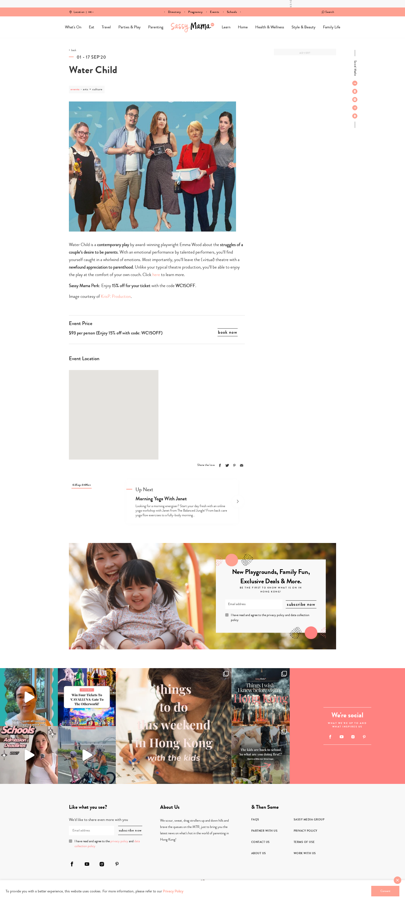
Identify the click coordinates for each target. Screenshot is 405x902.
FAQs (255, 819)
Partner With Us (264, 830)
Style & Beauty (303, 27)
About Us (258, 853)
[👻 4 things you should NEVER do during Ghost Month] (260, 697)
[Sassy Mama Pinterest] (354, 107)
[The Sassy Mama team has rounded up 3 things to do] (174, 726)
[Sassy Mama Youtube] (354, 91)
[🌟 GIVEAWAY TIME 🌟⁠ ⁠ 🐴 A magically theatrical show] (87, 697)
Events (214, 12)
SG (90, 8)
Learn (226, 27)
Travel (106, 27)
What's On (73, 27)
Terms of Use (304, 842)
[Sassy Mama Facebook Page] (354, 83)
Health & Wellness (269, 27)
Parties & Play (129, 27)
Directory (174, 12)
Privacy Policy (305, 830)
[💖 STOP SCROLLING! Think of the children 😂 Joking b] (87, 755)
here (156, 274)
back (73, 50)
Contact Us (260, 842)
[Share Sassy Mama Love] (241, 465)
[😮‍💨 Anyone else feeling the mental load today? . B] (29, 697)
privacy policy (276, 615)
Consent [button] (385, 891)
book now (227, 332)
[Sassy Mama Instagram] (354, 99)
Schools (232, 12)
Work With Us (305, 853)
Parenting (155, 27)
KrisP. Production (116, 296)
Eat (91, 27)
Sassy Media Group (309, 819)
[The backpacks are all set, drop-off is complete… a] (260, 755)
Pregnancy (195, 12)
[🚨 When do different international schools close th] (29, 755)
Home (192, 27)
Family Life (331, 27)
